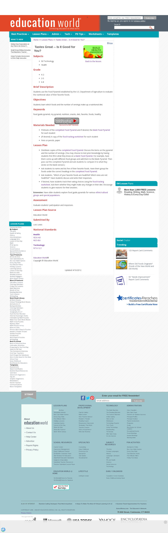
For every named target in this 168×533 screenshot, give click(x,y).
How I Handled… (132, 410)
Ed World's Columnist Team (62, 453)
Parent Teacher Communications (16, 384)
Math (11, 243)
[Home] (48, 23)
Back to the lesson (93, 61)
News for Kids (14, 272)
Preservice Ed (83, 451)
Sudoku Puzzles (15, 333)
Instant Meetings (132, 435)
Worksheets (95, 34)
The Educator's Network (138, 508)
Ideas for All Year (16, 349)
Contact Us (31, 432)
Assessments (14, 367)
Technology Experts (112, 423)
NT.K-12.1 (37, 248)
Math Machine (15, 288)
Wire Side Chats (111, 434)
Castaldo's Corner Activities (115, 476)
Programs (130, 423)
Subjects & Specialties (61, 460)
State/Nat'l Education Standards (64, 458)
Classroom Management (61, 449)
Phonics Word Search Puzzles (20, 329)
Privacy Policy (32, 450)
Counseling (82, 447)
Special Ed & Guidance (18, 251)
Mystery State (14, 324)
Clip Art (12, 377)
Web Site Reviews (84, 431)
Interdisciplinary (15, 237)
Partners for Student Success (136, 414)
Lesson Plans (39, 34)
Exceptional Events (133, 431)
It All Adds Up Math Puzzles (19, 318)
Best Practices (19, 34)
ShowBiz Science (16, 274)
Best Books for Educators (18, 363)
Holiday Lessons (15, 267)
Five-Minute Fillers (59, 419)
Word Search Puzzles (17, 337)
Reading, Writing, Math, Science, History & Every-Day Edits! (139, 192)
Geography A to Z (16, 312)
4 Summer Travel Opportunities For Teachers (131, 504)
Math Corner (83, 414)
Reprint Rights (32, 445)
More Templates (16, 386)
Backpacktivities (15, 306)
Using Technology (112, 427)
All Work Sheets (15, 300)
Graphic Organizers (17, 379)
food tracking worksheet (73, 136)
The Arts (13, 231)
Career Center (58, 447)
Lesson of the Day (16, 241)
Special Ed (82, 453)
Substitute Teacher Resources (63, 462)
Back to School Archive (18, 343)
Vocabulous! (14, 335)
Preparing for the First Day (19, 347)
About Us (30, 428)
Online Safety (110, 417)
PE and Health (110, 460)
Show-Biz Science (59, 429)
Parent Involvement (133, 421)
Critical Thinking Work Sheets (20, 302)
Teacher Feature (84, 427)
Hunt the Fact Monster (18, 314)
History (12, 235)
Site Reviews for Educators (62, 455)
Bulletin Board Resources (19, 371)
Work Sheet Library (16, 278)
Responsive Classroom (86, 423)
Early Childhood (15, 361)
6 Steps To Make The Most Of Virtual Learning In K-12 (93, 504)
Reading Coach (84, 421)
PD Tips (79, 34)
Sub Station (82, 455)
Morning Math (131, 437)
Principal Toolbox (132, 419)
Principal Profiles (132, 417)
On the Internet (111, 436)
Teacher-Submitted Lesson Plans (64, 464)
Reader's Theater (84, 419)
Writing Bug (14, 296)
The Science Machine (113, 414)
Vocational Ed (83, 458)
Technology (110, 466)
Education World (40, 257)
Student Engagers (16, 276)
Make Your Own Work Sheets (20, 320)
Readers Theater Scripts (18, 331)
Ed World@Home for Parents (63, 478)
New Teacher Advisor (85, 417)
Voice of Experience (85, 429)
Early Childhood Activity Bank (115, 478)
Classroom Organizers (17, 375)
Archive (61, 410)
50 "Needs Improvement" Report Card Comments (139, 278)
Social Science (15, 249)
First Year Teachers (16, 353)
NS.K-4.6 (37, 237)
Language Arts (15, 239)
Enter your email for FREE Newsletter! (121, 396)
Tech (67, 34)
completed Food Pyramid (66, 130)
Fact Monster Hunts (133, 453)
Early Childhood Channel (61, 451)
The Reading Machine (113, 412)
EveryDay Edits (15, 310)
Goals (129, 425)
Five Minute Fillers (16, 265)
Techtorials (109, 431)
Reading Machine (16, 292)
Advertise (30, 441)
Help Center (31, 437)
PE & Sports (14, 245)
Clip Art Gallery (83, 412)
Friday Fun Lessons (16, 286)
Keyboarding (110, 429)
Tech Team (109, 425)
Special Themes (15, 253)
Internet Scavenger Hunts (19, 316)
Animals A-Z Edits (132, 447)
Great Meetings (132, 433)
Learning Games (15, 269)
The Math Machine (112, 410)
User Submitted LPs (17, 259)
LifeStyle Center (84, 476)
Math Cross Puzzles (16, 322)
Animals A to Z (15, 304)
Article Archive (15, 257)
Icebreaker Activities (17, 345)
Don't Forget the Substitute (19, 355)
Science (12, 247)
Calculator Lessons (16, 282)
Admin (55, 34)
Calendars (13, 373)
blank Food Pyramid (101, 130)
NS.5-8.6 (36, 240)
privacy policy (139, 21)
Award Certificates (16, 369)
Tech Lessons (14, 294)
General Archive (15, 227)
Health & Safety (15, 233)
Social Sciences (111, 464)
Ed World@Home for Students (63, 480)
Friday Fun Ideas (132, 458)
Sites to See (110, 419)
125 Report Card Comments (141, 250)
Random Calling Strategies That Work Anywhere (55, 504)
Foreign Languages (112, 451)
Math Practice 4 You (17, 326)
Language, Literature (112, 455)
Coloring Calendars (16, 284)
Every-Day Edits (59, 417)
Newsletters (14, 381)
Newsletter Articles (60, 412)
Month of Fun (14, 290)
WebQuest (109, 421)
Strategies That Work (85, 425)
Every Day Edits (15, 263)
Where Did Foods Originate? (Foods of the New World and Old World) (141, 266)
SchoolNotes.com (122, 508)
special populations (51, 195)
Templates (113, 34)
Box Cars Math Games (17, 261)
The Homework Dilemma (19, 351)
